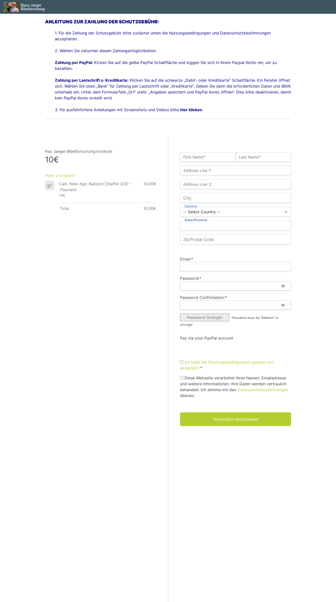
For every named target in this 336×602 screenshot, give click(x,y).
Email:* (186, 259)
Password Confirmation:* (203, 297)
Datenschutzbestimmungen (262, 389)
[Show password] (283, 286)
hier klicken (191, 109)
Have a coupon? (60, 175)
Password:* (190, 278)
